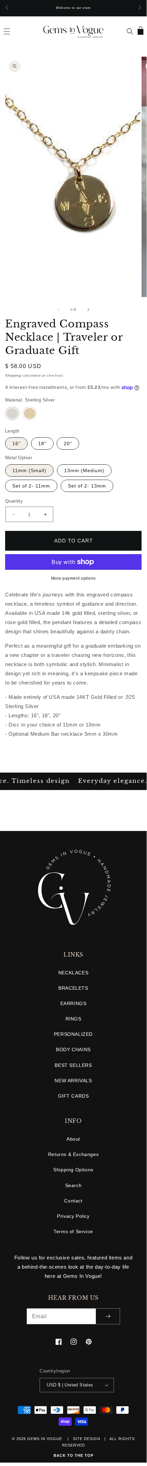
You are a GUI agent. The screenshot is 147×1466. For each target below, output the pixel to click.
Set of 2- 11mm (31, 486)
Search (73, 1185)
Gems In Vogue (45, 1439)
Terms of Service (73, 1231)
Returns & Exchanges (73, 1154)
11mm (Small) (29, 470)
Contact (73, 1200)
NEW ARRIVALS (73, 1080)
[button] (7, 31)
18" (42, 443)
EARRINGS (73, 1003)
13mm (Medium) (84, 470)
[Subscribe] (108, 1316)
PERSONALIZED (73, 1034)
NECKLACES (73, 972)
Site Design (86, 1439)
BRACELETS (73, 988)
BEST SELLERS (73, 1065)
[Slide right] (88, 309)
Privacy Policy (73, 1216)
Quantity (14, 501)
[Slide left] (58, 309)
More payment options (73, 578)
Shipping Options (73, 1169)
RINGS (73, 1018)
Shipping (13, 375)
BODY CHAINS (73, 1049)
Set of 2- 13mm (87, 486)
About (73, 1139)
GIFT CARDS (73, 1096)
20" (68, 443)
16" (16, 443)
